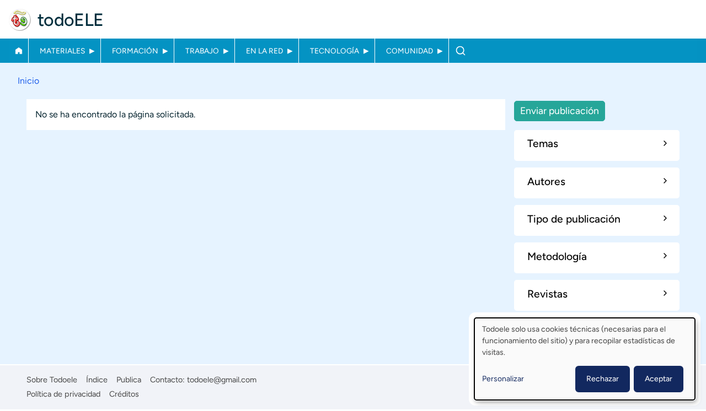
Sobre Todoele (51, 380)
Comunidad (409, 50)
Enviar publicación (559, 110)
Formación (135, 50)
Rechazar (602, 378)
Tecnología (334, 50)
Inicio (18, 50)
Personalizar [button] (503, 378)
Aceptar (658, 378)
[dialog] (584, 359)
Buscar (460, 50)
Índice (97, 380)
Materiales (62, 50)
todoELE (71, 19)
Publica (128, 380)
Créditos (124, 394)
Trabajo (202, 50)
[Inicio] (20, 20)
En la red (264, 50)
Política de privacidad (63, 394)
